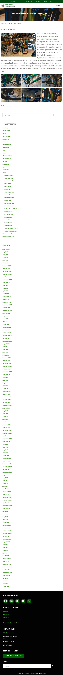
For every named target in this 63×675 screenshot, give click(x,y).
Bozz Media (43, 673)
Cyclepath (40, 58)
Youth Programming (8, 236)
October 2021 (6, 402)
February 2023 (6, 358)
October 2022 (6, 369)
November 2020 (7, 433)
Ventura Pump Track (10, 231)
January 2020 (6, 461)
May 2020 (5, 450)
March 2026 (5, 263)
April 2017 (5, 553)
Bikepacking (6, 130)
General (5, 106)
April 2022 (5, 385)
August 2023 (6, 344)
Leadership (6, 614)
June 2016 (5, 581)
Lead (3, 150)
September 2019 (7, 472)
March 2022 (5, 388)
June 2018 (5, 514)
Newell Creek (8, 217)
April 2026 (5, 260)
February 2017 (6, 558)
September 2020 (7, 439)
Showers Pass (41, 47)
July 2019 (5, 478)
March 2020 (5, 455)
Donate (13, 1)
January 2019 (6, 494)
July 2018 (5, 511)
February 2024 (6, 327)
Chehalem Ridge (9, 178)
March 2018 (5, 522)
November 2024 (7, 305)
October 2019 (6, 469)
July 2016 (5, 578)
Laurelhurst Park (9, 206)
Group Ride (5, 147)
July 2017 (5, 544)
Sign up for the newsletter (13, 655)
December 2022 (6, 363)
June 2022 (5, 380)
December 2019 (6, 464)
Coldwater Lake (9, 181)
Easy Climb (7, 183)
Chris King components (49, 39)
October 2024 (6, 307)
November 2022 (7, 366)
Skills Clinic (5, 164)
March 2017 (5, 556)
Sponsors (5, 167)
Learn (4, 153)
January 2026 (6, 268)
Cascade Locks (8, 175)
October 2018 (6, 503)
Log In (38, 1)
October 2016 (6, 570)
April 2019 (5, 486)
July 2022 (5, 377)
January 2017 (6, 561)
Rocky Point (8, 223)
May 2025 (5, 288)
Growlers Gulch (9, 197)
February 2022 (6, 391)
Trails (4, 172)
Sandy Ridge (8, 225)
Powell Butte (8, 220)
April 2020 (5, 452)
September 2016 (7, 572)
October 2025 (6, 277)
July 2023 (5, 346)
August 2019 (6, 475)
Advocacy (5, 128)
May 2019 (5, 483)
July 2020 (5, 444)
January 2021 (6, 427)
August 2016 (6, 575)
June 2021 (5, 413)
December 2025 (6, 271)
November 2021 (7, 399)
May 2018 (5, 517)
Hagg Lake (7, 200)
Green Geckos (6, 144)
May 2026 (5, 257)
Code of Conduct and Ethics (11, 623)
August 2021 (6, 408)
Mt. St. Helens (8, 214)
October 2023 (6, 338)
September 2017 (7, 539)
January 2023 (6, 360)
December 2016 (6, 564)
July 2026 (5, 252)
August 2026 (6, 249)
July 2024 (5, 316)
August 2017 (6, 542)
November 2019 (7, 466)
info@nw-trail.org (8, 633)
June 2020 (5, 447)
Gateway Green (9, 192)
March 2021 (5, 422)
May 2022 (5, 383)
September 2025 (7, 280)
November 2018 (7, 500)
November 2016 (7, 567)
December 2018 (6, 497)
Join (21, 1)
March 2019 (5, 489)
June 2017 (5, 547)
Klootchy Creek (9, 203)
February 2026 (6, 266)
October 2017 (6, 536)
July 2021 (5, 411)
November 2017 (7, 533)
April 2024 (5, 321)
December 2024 (6, 302)
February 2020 (6, 458)
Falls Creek (7, 186)
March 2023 (5, 355)
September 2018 (7, 505)
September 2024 (7, 310)
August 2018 (6, 508)
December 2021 (6, 397)
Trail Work (5, 169)
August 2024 (6, 313)
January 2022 (6, 394)
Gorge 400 (7, 195)
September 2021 (7, 405)
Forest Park (7, 189)
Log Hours (29, 1)
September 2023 (7, 341)
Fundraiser (5, 139)
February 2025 (6, 296)
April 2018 (5, 519)
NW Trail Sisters (7, 156)
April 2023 (5, 352)
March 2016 (5, 586)
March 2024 (5, 324)
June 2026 (5, 254)
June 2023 (5, 349)
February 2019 (6, 491)
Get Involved (6, 620)
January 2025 (6, 299)
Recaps (4, 161)
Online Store (47, 1)
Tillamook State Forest (11, 228)
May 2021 (5, 416)
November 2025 (7, 274)
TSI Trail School (7, 234)
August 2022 (6, 374)
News (10, 106)
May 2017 (5, 550)
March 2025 (5, 293)
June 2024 (5, 319)
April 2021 (5, 419)
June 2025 (5, 285)
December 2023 (6, 332)
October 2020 (6, 436)
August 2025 (6, 282)
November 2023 (7, 335)
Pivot (50, 36)
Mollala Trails (8, 211)
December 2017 (6, 531)
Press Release (6, 158)
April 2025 (5, 291)
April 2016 (5, 583)
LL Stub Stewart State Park (12, 209)
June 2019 (5, 480)
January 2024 (6, 330)
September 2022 (7, 372)
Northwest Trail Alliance (30, 673)
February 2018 (6, 525)
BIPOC (4, 133)
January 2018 (6, 528)
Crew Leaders (6, 136)
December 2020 (6, 430)
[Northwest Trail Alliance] (8, 5)
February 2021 (6, 425)
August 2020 (6, 441)
